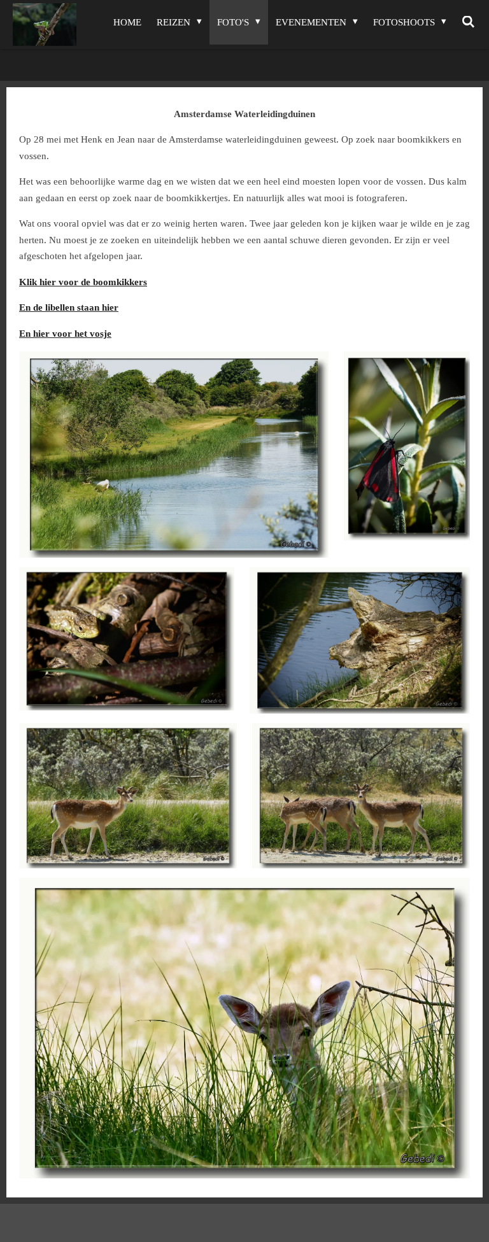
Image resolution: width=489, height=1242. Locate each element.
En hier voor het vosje (65, 333)
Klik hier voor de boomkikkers (83, 282)
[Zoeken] (468, 22)
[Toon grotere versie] (174, 454)
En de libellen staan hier (68, 307)
